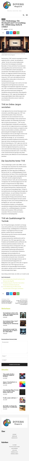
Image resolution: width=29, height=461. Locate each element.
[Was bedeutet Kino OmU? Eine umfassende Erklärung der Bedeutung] (23, 323)
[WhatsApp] (17, 32)
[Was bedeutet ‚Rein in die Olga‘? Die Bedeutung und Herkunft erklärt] (23, 315)
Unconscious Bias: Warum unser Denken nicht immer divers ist (11, 391)
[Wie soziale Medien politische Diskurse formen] (22, 376)
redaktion (6, 29)
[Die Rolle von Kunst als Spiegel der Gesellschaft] (22, 408)
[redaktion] (2, 29)
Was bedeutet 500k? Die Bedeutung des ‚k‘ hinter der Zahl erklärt (10, 330)
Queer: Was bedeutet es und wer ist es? (10, 382)
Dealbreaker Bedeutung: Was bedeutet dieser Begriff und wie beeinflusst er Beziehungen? (21, 302)
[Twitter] (11, 32)
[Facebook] (7, 32)
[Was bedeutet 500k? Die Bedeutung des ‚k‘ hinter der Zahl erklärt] (23, 331)
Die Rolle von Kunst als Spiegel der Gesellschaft (10, 406)
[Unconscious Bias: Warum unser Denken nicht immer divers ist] (22, 392)
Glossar (3, 19)
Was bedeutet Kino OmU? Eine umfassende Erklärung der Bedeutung (10, 322)
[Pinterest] (14, 32)
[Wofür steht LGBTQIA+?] (22, 400)
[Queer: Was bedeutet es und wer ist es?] (22, 384)
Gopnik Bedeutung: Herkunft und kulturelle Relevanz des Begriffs (6, 302)
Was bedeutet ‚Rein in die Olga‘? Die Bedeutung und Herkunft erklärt (10, 314)
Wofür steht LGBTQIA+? (10, 398)
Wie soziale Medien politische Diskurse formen (8, 375)
